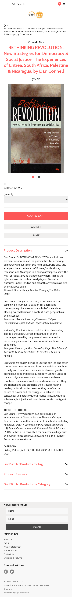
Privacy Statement (12, 547)
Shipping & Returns (13, 557)
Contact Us (9, 554)
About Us (8, 539)
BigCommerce (22, 592)
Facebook (6, 572)
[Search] (14, 4)
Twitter (12, 572)
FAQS (6, 543)
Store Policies (10, 550)
